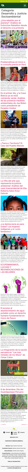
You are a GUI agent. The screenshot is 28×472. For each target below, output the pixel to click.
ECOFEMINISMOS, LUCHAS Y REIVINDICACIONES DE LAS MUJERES (12, 268)
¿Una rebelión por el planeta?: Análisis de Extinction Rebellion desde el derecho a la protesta (14, 24)
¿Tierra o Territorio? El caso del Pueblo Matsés (12, 144)
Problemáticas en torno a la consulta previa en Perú (13, 63)
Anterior (3, 424)
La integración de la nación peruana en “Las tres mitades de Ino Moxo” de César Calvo (14, 354)
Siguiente (24, 424)
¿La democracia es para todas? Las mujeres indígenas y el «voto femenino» (12, 228)
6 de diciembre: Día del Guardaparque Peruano (12, 390)
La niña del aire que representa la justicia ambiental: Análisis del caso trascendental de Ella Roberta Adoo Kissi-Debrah (14, 187)
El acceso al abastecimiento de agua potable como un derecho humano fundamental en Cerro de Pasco (13, 313)
